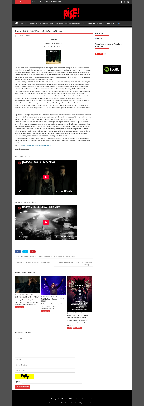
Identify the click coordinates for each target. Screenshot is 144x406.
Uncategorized (20, 307)
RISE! (28, 36)
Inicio (17, 256)
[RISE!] (72, 20)
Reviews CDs (47, 23)
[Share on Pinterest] (33, 251)
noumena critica (33, 256)
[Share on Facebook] (18, 251)
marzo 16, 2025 (72, 313)
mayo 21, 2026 (20, 294)
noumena (25, 256)
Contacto (111, 23)
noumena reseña (60, 256)
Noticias (24, 23)
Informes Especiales (76, 23)
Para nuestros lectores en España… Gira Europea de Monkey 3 (75, 264)
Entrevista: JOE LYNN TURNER (42, 2)
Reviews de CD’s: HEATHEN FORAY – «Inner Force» (33, 262)
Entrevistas (34, 23)
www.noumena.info (29, 145)
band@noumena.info (44, 145)
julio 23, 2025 (46, 296)
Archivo (90, 23)
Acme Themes (90, 403)
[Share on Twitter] (25, 251)
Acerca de (100, 23)
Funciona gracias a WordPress (59, 403)
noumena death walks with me (46, 256)
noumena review (70, 256)
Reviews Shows (60, 23)
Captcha (17, 382)
